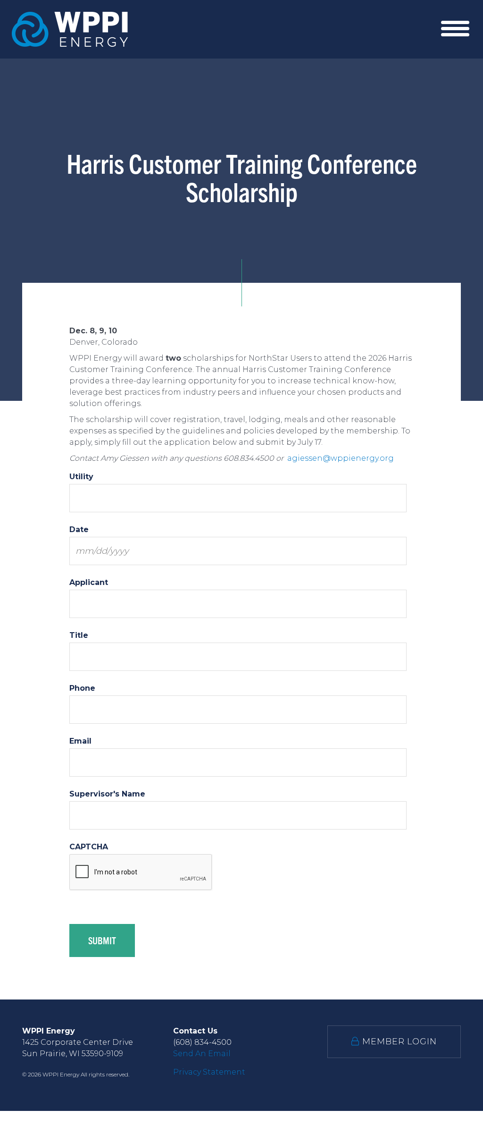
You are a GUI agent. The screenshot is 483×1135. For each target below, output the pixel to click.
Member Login (398, 1041)
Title (78, 635)
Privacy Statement (209, 1071)
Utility (81, 476)
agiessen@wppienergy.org (341, 458)
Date (79, 529)
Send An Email (202, 1053)
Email (80, 741)
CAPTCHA (88, 846)
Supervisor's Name (107, 793)
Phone (82, 688)
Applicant (88, 582)
